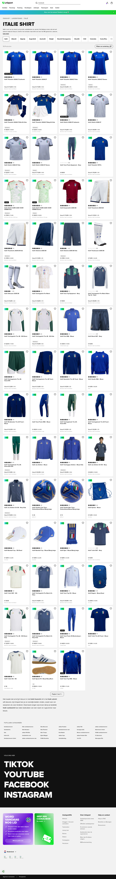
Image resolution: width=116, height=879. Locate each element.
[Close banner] (113, 12)
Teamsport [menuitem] (44, 8)
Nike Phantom (44, 729)
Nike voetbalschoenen (27, 726)
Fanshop (6, 18)
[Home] (7, 3)
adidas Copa (62, 735)
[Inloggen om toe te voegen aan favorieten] (27, 51)
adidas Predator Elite (82, 735)
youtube (24, 774)
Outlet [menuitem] (57, 8)
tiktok (19, 764)
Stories (64, 833)
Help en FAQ (102, 818)
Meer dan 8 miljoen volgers (86, 838)
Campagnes (65, 840)
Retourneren (101, 825)
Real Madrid (62, 732)
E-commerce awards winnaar (86, 828)
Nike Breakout (25, 729)
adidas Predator (62, 726)
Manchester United (100, 729)
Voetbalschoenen (8, 726)
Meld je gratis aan (18, 840)
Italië (26, 18)
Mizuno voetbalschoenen (83, 732)
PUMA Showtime (45, 738)
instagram (28, 795)
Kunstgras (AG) (80, 729)
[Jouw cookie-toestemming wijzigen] (3, 871)
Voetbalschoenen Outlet (10, 738)
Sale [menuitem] (51, 8)
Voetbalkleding (62, 738)
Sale (5, 732)
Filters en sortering (102, 46)
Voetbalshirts (7, 729)
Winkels (64, 818)
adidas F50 (79, 726)
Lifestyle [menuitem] (36, 8)
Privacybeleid (22, 876)
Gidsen (64, 837)
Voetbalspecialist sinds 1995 (87, 819)
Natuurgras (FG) (99, 738)
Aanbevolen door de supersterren (86, 833)
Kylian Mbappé (44, 735)
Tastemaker (65, 827)
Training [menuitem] (19, 8)
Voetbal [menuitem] (4, 8)
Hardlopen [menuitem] (28, 8)
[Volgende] (112, 39)
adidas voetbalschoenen (101, 726)
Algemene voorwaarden (9, 876)
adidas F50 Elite (26, 732)
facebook (26, 785)
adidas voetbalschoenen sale (29, 738)
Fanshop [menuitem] (12, 8)
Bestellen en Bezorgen (104, 822)
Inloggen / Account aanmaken (67, 822)
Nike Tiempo (44, 732)
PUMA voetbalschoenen (101, 732)
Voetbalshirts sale (26, 735)
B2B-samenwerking (86, 842)
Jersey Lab (65, 830)
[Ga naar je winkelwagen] (111, 3)
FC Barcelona (98, 735)
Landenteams (17, 18)
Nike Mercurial (44, 726)
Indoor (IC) (6, 735)
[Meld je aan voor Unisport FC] (107, 3)
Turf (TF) (79, 738)
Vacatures (65, 843)
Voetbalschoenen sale (64, 729)
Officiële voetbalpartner (87, 823)
